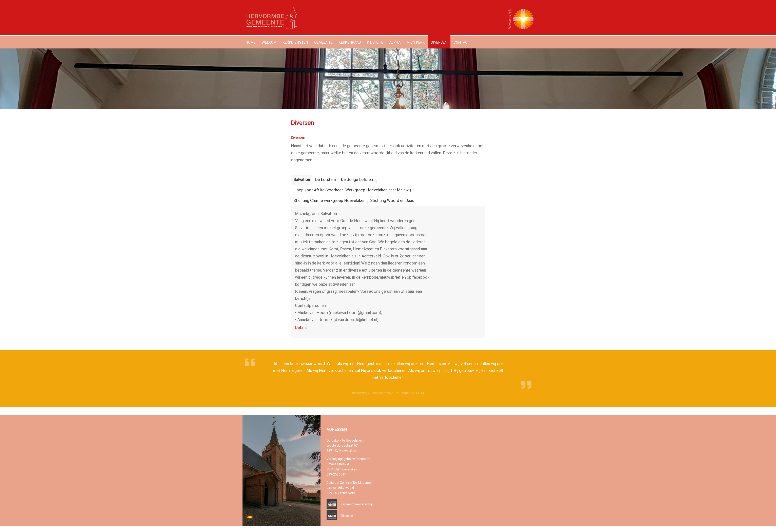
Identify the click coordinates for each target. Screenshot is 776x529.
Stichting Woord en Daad (392, 200)
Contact (461, 42)
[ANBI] (332, 508)
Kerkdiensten (295, 42)
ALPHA (395, 42)
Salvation (302, 179)
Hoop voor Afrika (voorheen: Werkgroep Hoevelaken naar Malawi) (352, 190)
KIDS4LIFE (375, 42)
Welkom (269, 42)
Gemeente (323, 42)
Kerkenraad (350, 42)
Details (301, 327)
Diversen (439, 42)
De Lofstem (325, 179)
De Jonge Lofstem (357, 179)
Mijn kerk (416, 42)
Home (251, 42)
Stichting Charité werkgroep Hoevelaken (329, 200)
